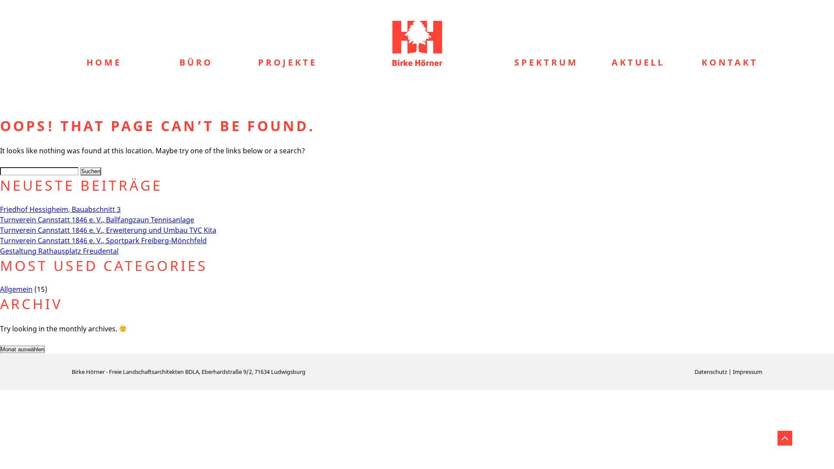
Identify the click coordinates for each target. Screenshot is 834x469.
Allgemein (16, 289)
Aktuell (638, 62)
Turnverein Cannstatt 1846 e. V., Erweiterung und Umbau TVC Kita (108, 230)
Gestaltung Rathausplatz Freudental (59, 251)
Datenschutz (711, 372)
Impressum (747, 372)
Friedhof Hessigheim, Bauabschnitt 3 (60, 209)
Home (104, 62)
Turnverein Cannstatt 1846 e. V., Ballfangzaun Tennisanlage (97, 220)
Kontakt (730, 62)
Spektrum (546, 62)
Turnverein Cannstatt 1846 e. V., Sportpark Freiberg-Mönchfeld (103, 240)
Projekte (287, 62)
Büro (196, 62)
